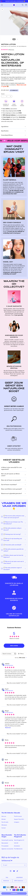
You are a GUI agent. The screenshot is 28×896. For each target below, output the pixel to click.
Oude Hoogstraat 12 (19, 840)
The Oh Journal (18, 816)
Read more (8, 727)
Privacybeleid (5, 846)
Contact (4, 828)
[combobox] (21, 657)
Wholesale (4, 825)
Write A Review (14, 645)
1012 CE (16, 843)
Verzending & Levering (7, 840)
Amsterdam (17, 846)
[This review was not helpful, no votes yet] (24, 683)
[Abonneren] (24, 865)
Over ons (4, 816)
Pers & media (5, 822)
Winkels (4, 819)
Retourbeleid (5, 843)
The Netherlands (18, 848)
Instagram (16, 822)
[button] (2, 5)
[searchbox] (7, 653)
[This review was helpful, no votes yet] (22, 683)
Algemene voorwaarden (7, 848)
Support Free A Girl (19, 819)
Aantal (2, 93)
